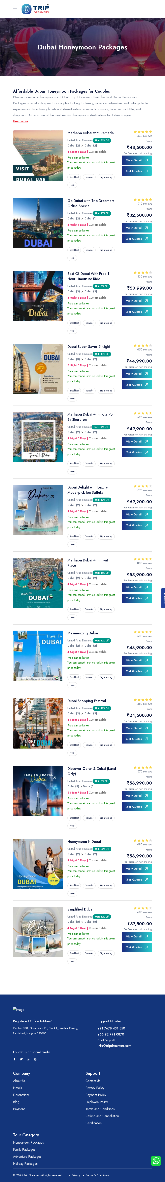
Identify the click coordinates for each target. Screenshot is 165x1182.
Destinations (21, 1095)
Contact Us (93, 1081)
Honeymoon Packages (28, 1142)
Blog (16, 1102)
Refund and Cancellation (102, 1116)
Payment (19, 1109)
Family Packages (24, 1149)
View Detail (134, 160)
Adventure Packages (27, 1156)
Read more (20, 121)
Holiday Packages (25, 1163)
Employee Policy (97, 1102)
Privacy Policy (95, 1088)
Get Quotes (134, 171)
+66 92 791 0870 (111, 1034)
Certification (94, 1123)
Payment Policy (96, 1095)
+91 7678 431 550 (111, 1028)
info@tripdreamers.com (114, 1045)
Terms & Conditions (97, 1175)
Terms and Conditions (100, 1109)
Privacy (76, 1175)
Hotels (17, 1088)
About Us (19, 1081)
